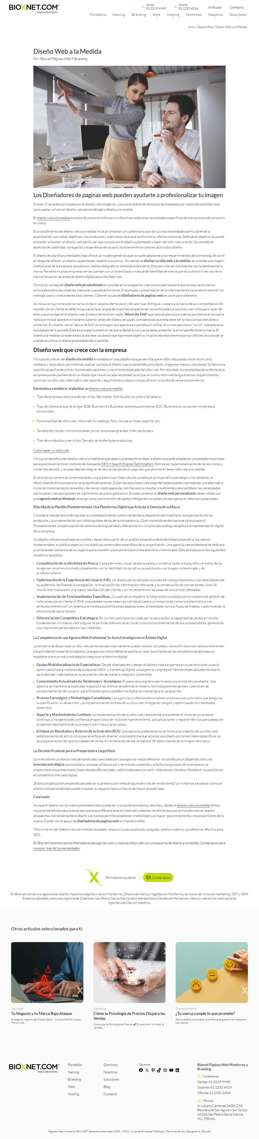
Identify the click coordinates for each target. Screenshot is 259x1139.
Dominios (111, 1065)
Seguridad (17, 1008)
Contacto (236, 7)
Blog (107, 1086)
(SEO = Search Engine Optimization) (127, 464)
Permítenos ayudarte (120, 877)
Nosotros (110, 1072)
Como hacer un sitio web (51, 450)
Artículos (214, 7)
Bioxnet (206, 1131)
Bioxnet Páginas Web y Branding (64, 59)
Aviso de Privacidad (142, 1131)
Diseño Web (205, 27)
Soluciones (111, 1079)
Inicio (191, 27)
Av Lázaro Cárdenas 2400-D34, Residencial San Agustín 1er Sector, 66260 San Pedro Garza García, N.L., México (222, 1112)
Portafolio (75, 1065)
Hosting (73, 1094)
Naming (73, 1072)
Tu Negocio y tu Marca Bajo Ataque (41, 1013)
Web (71, 1086)
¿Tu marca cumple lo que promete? (206, 1013)
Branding (74, 1079)
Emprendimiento (186, 1008)
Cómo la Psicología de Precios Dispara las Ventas (129, 1016)
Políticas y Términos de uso (169, 1131)
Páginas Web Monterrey (62, 1131)
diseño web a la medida (53, 218)
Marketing (99, 1008)
